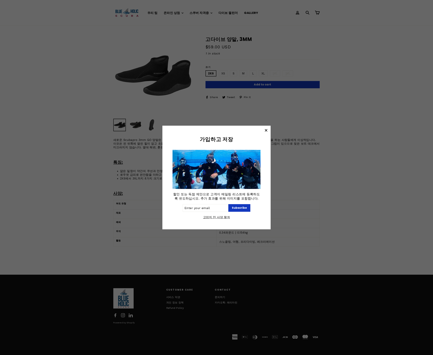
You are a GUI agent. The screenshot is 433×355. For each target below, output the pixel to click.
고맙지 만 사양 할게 (216, 217)
